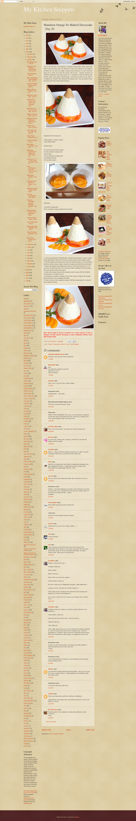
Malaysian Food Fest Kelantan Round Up (30, 553)
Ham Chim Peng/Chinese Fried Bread (109, 155)
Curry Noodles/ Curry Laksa (109, 198)
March (29, 261)
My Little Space (53, 709)
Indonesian (27, 517)
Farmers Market (28, 461)
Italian (25, 519)
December (30, 54)
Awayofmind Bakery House (56, 354)
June (28, 252)
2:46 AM (50, 677)
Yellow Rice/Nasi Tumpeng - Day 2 (32, 233)
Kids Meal (26, 529)
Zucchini (26, 746)
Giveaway (26, 482)
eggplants (26, 456)
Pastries (26, 610)
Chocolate (26, 401)
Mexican (26, 562)
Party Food (27, 605)
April (28, 258)
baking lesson (28, 330)
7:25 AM (50, 528)
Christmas (27, 403)
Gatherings (27, 479)
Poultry (26, 630)
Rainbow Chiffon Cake (109, 207)
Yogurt (25, 743)
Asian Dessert (28, 318)
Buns (25, 371)
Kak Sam (51, 437)
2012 (27, 49)
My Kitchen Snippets (49, 9)
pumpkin (26, 637)
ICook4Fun (51, 560)
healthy (26, 504)
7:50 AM (50, 539)
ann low (50, 476)
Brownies (26, 366)
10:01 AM (51, 555)
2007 (27, 278)
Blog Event (27, 353)
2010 (27, 270)
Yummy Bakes (52, 502)
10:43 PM (51, 601)
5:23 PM (50, 688)
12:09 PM (51, 470)
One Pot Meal (28, 595)
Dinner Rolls (27, 441)
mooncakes (27, 574)
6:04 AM (50, 663)
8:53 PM (50, 718)
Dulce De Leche (28, 454)
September (30, 244)
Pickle (25, 615)
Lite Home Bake (53, 426)
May (28, 255)
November (30, 57)
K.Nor (50, 462)
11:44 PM (51, 704)
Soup (25, 688)
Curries (26, 429)
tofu (25, 718)
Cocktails (26, 411)
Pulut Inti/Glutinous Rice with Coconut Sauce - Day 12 (32, 169)
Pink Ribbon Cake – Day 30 (32, 62)
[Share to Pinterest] (76, 342)
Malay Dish (27, 542)
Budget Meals (28, 368)
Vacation (26, 726)
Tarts (25, 705)
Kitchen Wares (28, 532)
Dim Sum (26, 439)
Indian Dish (27, 514)
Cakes (50, 344)
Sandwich (26, 668)
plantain (26, 622)
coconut (26, 413)
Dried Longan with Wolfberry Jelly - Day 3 (32, 228)
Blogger (77, 817)
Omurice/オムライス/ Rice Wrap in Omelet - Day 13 (32, 161)
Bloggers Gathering (29, 355)
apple (25, 309)
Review (26, 645)
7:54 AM (50, 375)
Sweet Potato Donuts (109, 241)
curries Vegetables (29, 431)
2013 (27, 46)
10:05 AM (51, 406)
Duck (25, 451)
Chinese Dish (27, 393)
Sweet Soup (27, 703)
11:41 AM (51, 456)
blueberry (26, 358)
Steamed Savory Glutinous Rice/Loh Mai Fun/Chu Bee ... (32, 69)
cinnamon (26, 406)
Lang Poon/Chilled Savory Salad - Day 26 (32, 85)
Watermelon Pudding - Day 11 (32, 176)
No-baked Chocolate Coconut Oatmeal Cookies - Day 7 (32, 203)
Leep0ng (50, 693)
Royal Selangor (74, 344)
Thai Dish (26, 713)
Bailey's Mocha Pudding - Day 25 (32, 91)
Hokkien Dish (27, 507)
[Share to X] (72, 342)
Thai (25, 711)
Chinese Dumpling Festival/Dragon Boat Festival (109, 219)
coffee (25, 416)
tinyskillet (51, 449)
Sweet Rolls (27, 698)
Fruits (67, 344)
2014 (27, 43)
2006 (27, 281)
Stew (25, 695)
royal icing (27, 653)
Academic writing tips (104, 251)
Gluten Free (27, 484)
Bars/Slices (27, 338)
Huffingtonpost (28, 803)
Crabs (25, 424)
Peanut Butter (28, 612)
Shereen (50, 669)
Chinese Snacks (28, 398)
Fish (25, 471)
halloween (26, 502)
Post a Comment (51, 721)
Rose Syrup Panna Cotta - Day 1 (31, 239)
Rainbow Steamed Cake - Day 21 (32, 114)
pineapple (26, 620)
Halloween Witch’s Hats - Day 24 (32, 95)
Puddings (26, 635)
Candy (25, 376)
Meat (25, 559)
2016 (27, 38)
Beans (25, 343)
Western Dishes (28, 738)
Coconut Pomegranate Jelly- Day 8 (31, 196)
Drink (25, 449)
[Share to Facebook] (74, 342)
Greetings (26, 489)
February (30, 263)
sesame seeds (28, 678)
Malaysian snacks (29, 557)
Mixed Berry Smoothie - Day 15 (32, 146)
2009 (27, 272)
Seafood (26, 675)
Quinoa (26, 642)
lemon (25, 540)
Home (68, 730)
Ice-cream (26, 512)
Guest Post (27, 497)
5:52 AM (50, 651)
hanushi (50, 523)
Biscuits (26, 350)
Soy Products (28, 690)
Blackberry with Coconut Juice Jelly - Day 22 (32, 110)
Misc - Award (27, 569)
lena (49, 544)
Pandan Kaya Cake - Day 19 (32, 126)
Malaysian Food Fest (30, 545)
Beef (25, 345)
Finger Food (27, 469)
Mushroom (27, 582)
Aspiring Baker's (28, 328)
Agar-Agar (26, 301)
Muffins (26, 577)
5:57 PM (50, 496)
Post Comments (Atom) (56, 734)
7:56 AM (50, 385)
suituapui (51, 381)
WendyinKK (52, 365)
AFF (25, 298)
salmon (26, 663)
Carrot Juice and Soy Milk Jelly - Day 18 (32, 131)
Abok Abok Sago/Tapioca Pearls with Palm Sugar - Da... (31, 153)
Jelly (25, 527)
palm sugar (27, 597)
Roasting (26, 650)
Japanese (26, 524)
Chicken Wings (28, 388)
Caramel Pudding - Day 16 (32, 140)
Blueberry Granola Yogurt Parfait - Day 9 (32, 190)
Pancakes (26, 600)
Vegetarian (27, 733)
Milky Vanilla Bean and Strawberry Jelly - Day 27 (32, 79)
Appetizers (27, 306)
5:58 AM (50, 507)
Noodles (26, 587)
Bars (25, 335)
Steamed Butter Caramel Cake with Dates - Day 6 (32, 213)
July (28, 250)
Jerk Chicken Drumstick (109, 175)
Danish (26, 434)
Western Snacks (28, 741)
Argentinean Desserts (30, 311)
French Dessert (28, 474)
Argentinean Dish (29, 315)
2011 (27, 52)
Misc (25, 567)
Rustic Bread (27, 658)
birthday (26, 348)
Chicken (26, 386)
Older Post (90, 730)
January (29, 266)
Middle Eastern (28, 564)
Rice (25, 647)
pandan (26, 602)
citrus (25, 408)
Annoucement (28, 303)
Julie (49, 534)
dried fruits (27, 446)
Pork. (25, 625)
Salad (25, 660)
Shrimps (26, 680)
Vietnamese (27, 736)
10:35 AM (51, 421)
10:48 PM (51, 637)
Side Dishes (27, 683)
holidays (26, 509)
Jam (25, 522)
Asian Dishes (27, 320)
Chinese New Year (29, 396)
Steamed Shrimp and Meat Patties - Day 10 (32, 183)
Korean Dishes (28, 534)
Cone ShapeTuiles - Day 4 (32, 222)
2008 (27, 275)
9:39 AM (50, 396)
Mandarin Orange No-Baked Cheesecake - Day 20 (32, 121)
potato (25, 627)
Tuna (25, 723)
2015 (27, 41)
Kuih (25, 537)
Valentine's (27, 728)
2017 (27, 35)
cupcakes (26, 426)
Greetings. (27, 492)
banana (26, 333)
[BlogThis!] (70, 342)
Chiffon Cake (27, 391)
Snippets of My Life (29, 26)
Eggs (25, 459)
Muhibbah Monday (29, 579)
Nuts (25, 592)
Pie (25, 617)
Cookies (26, 421)
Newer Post (46, 730)
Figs (25, 466)
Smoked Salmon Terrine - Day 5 (32, 218)
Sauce (25, 670)
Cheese (26, 381)
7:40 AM (50, 359)
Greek (25, 487)
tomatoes (26, 721)
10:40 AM (51, 431)
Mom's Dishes (28, 572)
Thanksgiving (27, 716)
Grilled (25, 494)
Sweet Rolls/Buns (29, 700)
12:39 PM (51, 481)
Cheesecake (56, 344)
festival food (27, 464)
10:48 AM (51, 444)
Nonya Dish (27, 584)
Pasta (25, 607)
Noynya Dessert (28, 589)
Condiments (27, 418)
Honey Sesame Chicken (109, 143)
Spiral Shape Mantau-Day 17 (32, 136)
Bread (25, 360)
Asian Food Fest (28, 323)
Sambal (26, 665)
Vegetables (27, 731)
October (29, 59)
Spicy (25, 693)
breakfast (26, 363)
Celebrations (27, 378)
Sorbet (25, 685)
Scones (26, 673)
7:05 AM (50, 518)
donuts (26, 444)
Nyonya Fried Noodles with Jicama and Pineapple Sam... (31, 102)
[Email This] (68, 342)
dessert (63, 344)
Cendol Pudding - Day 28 (32, 74)
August (29, 247)
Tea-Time (26, 708)
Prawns (26, 632)
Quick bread (27, 640)
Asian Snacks (28, 325)
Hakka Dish (27, 499)
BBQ (25, 340)
